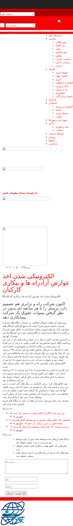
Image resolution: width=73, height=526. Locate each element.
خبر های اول (55, 35)
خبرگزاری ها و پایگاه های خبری (22, 8)
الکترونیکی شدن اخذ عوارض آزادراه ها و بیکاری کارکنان (36, 282)
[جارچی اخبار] (65, 21)
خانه (51, 31)
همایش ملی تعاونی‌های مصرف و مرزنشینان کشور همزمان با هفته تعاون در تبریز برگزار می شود (39, 421)
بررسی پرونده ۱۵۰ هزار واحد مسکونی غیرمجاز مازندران (41, 426)
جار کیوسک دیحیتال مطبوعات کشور (20, 192)
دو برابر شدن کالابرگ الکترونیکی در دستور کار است (39, 413)
